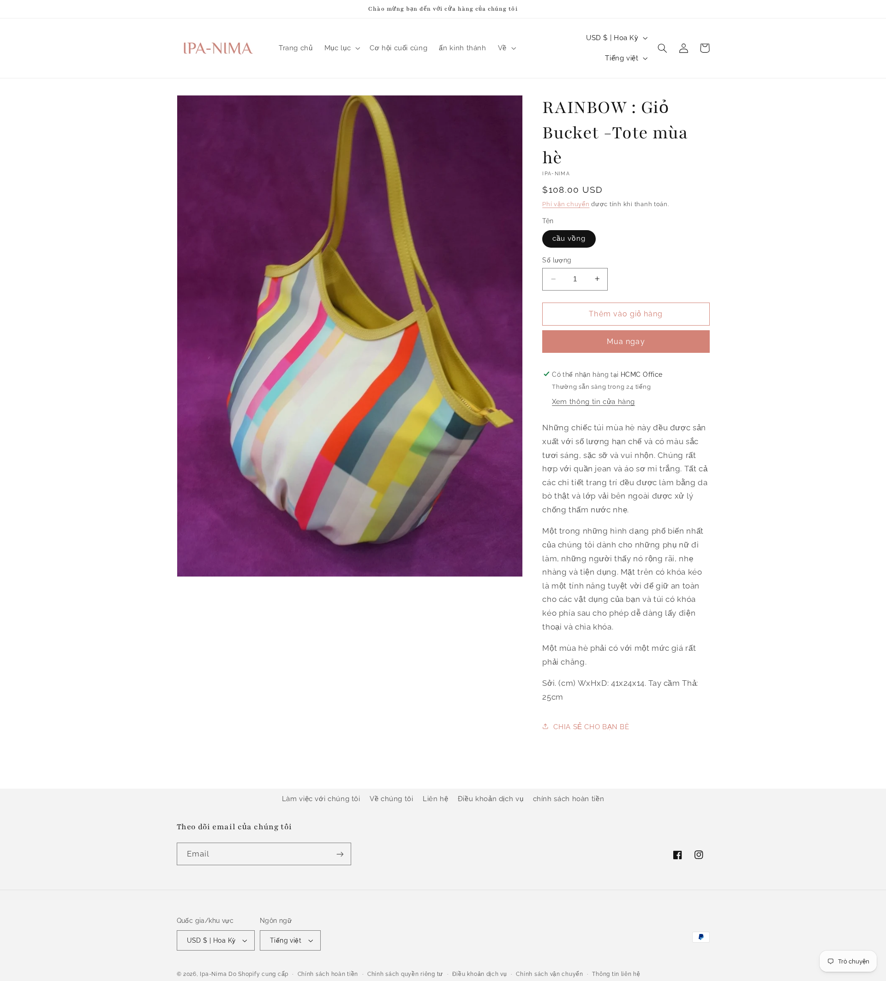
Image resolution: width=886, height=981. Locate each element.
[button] (341, 48)
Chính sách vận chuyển (549, 974)
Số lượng (556, 260)
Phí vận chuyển (565, 203)
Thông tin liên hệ (616, 974)
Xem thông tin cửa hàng (593, 401)
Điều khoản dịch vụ (490, 799)
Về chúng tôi (391, 799)
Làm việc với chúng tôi (321, 799)
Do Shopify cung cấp (258, 974)
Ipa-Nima (213, 974)
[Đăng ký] (339, 854)
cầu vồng (568, 238)
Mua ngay (626, 341)
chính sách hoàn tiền (569, 799)
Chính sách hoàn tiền (328, 974)
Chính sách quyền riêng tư (405, 974)
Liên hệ (435, 799)
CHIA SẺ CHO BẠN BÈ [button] (591, 726)
